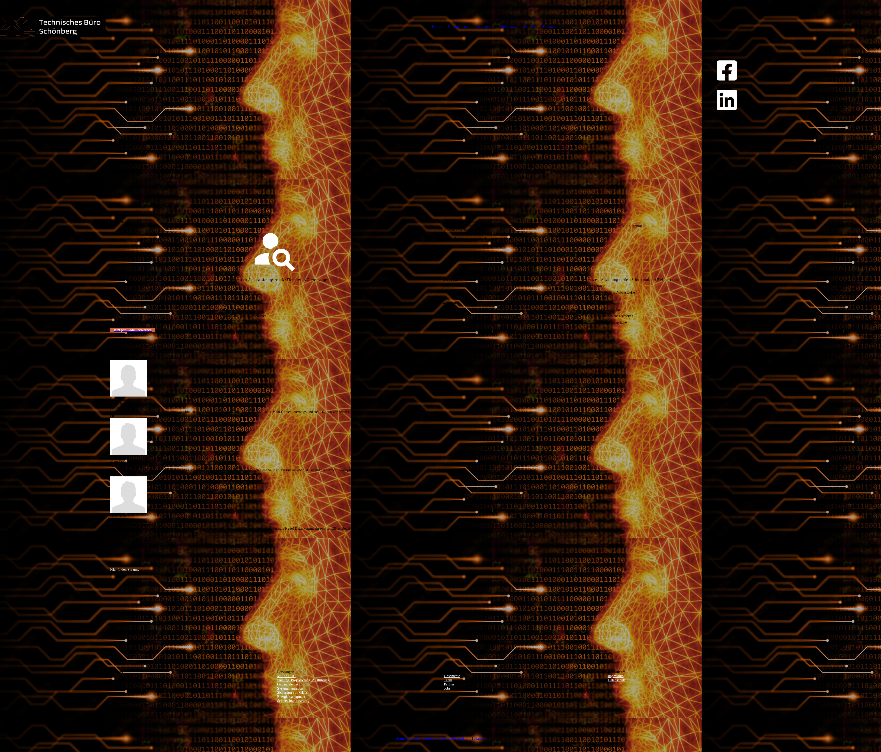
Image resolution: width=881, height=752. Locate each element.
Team (448, 680)
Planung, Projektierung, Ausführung (303, 680)
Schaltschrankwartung (293, 701)
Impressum (616, 676)
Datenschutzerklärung (455, 738)
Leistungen (482, 26)
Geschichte (452, 676)
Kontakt (549, 26)
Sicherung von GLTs (292, 692)
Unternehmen (458, 26)
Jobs (447, 688)
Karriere (530, 26)
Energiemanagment (291, 697)
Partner (449, 684)
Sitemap (479, 738)
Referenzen (509, 26)
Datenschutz (617, 680)
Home (436, 26)
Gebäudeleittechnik (291, 684)
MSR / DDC (286, 676)
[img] (53, 18)
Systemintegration (290, 688)
